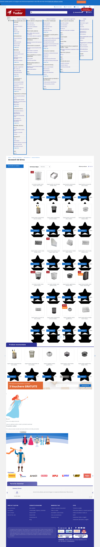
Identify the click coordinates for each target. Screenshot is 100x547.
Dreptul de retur (55, 517)
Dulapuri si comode (18, 132)
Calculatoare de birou (18, 110)
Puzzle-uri (62, 28)
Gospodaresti (46, 70)
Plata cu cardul (54, 510)
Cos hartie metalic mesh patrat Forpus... (37, 285)
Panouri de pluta (17, 89)
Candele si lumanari (64, 63)
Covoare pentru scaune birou (19, 130)
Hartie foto (16, 74)
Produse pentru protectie (49, 84)
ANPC (74, 515)
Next (94, 356)
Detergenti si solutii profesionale (50, 53)
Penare (81, 24)
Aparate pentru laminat (19, 99)
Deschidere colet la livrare (57, 512)
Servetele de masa (47, 30)
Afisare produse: (83, 166)
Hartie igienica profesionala (49, 58)
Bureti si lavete (46, 23)
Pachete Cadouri (64, 65)
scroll (7, 523)
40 (90, 166)
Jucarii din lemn (63, 26)
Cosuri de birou (17, 118)
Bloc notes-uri (17, 68)
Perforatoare (83, 34)
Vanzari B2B (32, 515)
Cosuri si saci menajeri (48, 67)
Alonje (15, 97)
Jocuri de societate (64, 23)
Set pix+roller (17, 45)
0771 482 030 (68, 7)
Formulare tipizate (18, 72)
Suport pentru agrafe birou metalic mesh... (85, 218)
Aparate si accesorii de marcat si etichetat (34, 42)
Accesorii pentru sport (18, 54)
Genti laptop (16, 140)
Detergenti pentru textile (48, 42)
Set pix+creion (17, 43)
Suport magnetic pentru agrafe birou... (69, 318)
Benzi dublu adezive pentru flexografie (33, 33)
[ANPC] (65, 536)
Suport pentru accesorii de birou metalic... (85, 185)
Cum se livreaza (11, 508)
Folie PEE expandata (31, 60)
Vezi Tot (17, 33)
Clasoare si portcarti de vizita (19, 116)
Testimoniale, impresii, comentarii (37, 510)
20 (88, 166)
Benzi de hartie (30, 23)
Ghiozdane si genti (84, 23)
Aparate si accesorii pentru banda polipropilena (34, 67)
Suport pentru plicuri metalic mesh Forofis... (69, 251)
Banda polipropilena (31, 69)
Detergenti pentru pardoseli (49, 40)
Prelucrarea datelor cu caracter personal (82, 510)
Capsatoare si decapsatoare (17, 113)
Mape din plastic (83, 45)
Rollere (81, 40)
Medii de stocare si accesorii (20, 142)
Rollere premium (17, 42)
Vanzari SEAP (32, 512)
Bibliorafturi (16, 104)
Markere (16, 30)
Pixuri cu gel (16, 31)
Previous (5, 356)
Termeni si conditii (77, 508)
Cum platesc (10, 510)
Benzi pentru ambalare (32, 26)
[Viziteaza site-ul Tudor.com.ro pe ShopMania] (69, 531)
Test (44, 86)
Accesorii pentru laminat (19, 96)
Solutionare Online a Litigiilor (79, 517)
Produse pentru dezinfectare (49, 82)
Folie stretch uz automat (32, 50)
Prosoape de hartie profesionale (50, 60)
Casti (15, 139)
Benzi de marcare (31, 24)
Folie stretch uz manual (32, 52)
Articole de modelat (18, 60)
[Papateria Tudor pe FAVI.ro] (84, 531)
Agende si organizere (18, 67)
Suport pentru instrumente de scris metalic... (69, 185)
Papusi (61, 43)
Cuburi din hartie (17, 70)
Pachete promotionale (65, 67)
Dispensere (29, 28)
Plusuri (61, 54)
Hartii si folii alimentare (48, 72)
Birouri (15, 127)
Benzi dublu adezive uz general (34, 36)
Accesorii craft (17, 52)
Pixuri (15, 40)
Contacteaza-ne (33, 517)
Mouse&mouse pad (18, 146)
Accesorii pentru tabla (18, 82)
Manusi (45, 74)
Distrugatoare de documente (17, 121)
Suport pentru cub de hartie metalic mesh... (53, 185)
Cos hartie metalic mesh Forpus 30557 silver (37, 185)
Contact (77, 7)
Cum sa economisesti (56, 515)
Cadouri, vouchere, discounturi (58, 508)
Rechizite (82, 21)
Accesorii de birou (18, 38)
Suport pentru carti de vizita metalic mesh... (37, 251)
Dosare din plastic (84, 46)
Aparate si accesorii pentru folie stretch (34, 48)
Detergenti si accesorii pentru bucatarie (49, 46)
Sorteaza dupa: (34, 166)
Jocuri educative (63, 24)
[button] (7, 492)
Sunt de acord (81, 2)
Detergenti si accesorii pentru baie (51, 43)
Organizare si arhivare (86, 42)
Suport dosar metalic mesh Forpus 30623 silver (53, 251)
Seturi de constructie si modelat (67, 30)
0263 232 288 (58, 7)
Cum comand (11, 512)
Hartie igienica (46, 24)
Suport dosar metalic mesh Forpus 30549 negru (85, 285)
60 (91, 166)
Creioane (16, 24)
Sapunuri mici (46, 28)
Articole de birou (84, 29)
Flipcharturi (16, 85)
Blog (30, 519)
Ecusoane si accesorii (18, 84)
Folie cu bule (30, 58)
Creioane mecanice (18, 26)
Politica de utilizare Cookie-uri (80, 512)
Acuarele (16, 55)
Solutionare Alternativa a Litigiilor (81, 519)
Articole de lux (84, 49)
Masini (61, 39)
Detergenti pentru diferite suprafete (51, 38)
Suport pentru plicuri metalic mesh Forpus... (85, 318)
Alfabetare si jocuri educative (18, 58)
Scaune (15, 134)
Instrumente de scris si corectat (86, 37)
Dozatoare (45, 56)
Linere (15, 28)
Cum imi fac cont (12, 515)
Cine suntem (32, 508)
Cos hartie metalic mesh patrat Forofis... (53, 285)
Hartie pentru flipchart (19, 87)
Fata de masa (46, 68)
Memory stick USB (18, 144)
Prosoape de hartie (47, 26)
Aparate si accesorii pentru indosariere (20, 102)
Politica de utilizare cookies (55, 1)
